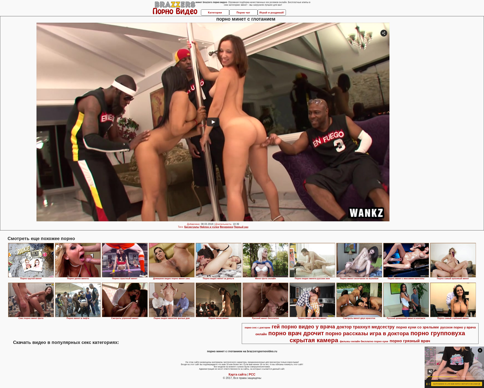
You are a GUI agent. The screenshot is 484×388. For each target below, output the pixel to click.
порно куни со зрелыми (417, 327)
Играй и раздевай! (271, 12)
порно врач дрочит (296, 333)
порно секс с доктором (257, 327)
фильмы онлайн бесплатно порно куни (364, 341)
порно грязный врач (410, 341)
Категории (215, 12)
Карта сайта (238, 374)
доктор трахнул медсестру (366, 326)
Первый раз (241, 226)
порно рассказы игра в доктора (367, 333)
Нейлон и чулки (209, 226)
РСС (252, 374)
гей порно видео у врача (303, 327)
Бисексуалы (191, 226)
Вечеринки (226, 226)
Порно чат (243, 12)
